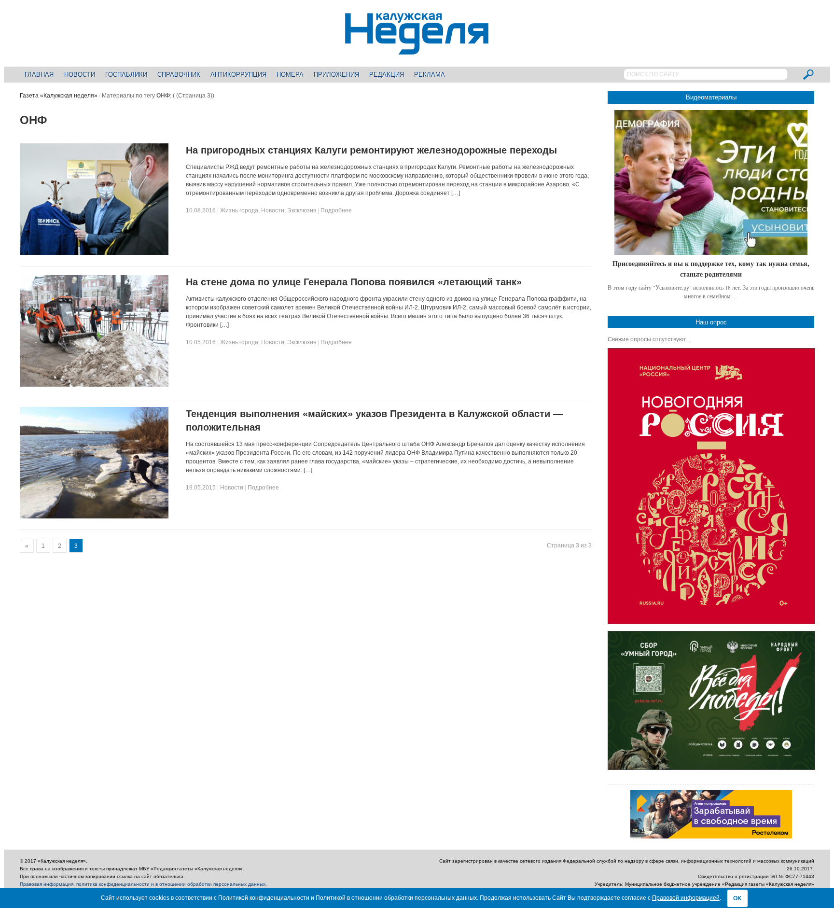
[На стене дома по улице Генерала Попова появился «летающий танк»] (94, 384)
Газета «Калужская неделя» (58, 95)
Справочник (178, 74)
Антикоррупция (238, 74)
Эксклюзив (301, 210)
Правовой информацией (686, 897)
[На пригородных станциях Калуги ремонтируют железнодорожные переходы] (94, 253)
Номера (290, 74)
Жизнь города (239, 210)
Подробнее (336, 210)
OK (737, 898)
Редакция (386, 74)
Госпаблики (126, 74)
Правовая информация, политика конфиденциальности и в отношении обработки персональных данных (142, 884)
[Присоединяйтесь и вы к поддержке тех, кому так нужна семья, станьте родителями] (711, 182)
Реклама (429, 74)
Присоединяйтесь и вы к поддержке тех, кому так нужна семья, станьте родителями (710, 268)
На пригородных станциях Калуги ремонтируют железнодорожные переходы (371, 150)
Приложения (336, 74)
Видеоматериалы (711, 97)
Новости (79, 74)
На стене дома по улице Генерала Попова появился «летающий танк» (354, 282)
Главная (39, 74)
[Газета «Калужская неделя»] (417, 49)
